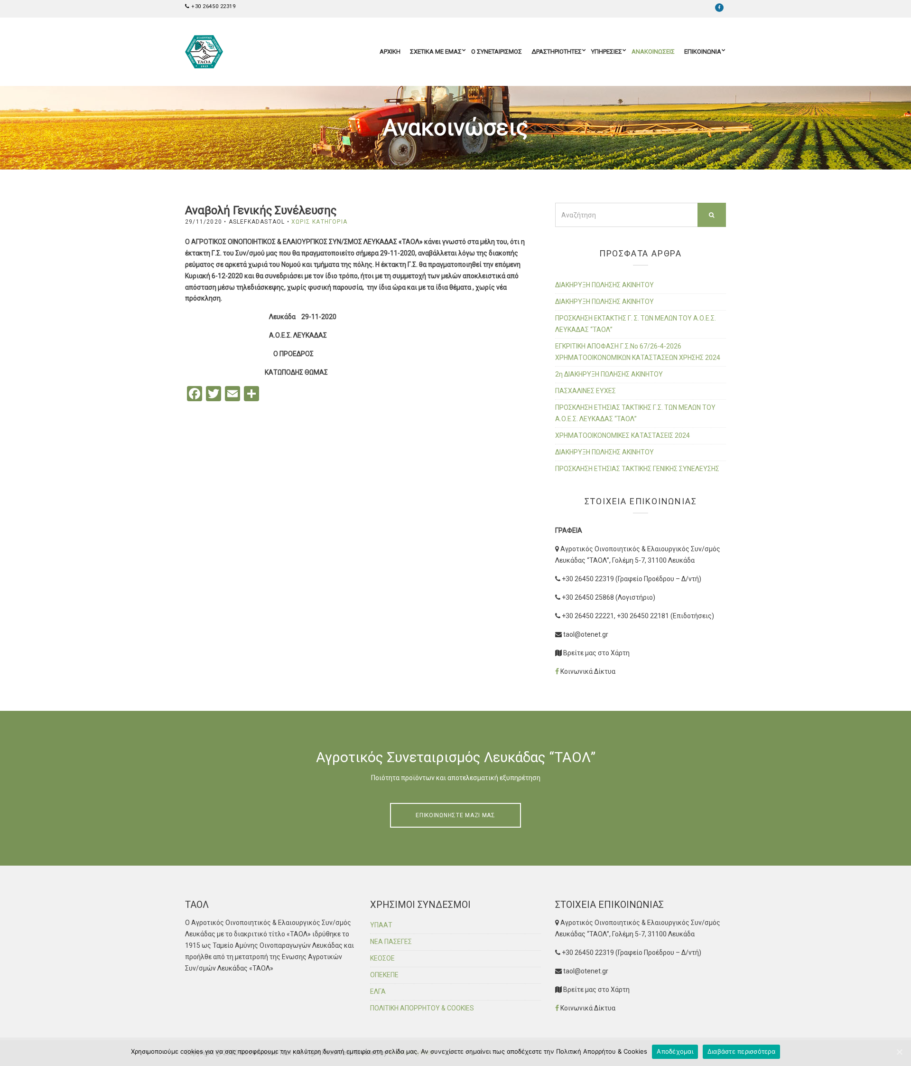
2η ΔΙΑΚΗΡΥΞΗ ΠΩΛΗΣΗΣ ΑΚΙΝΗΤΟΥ (609, 374)
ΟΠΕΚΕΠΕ (384, 975)
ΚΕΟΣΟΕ (382, 958)
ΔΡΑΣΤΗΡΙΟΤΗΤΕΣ (556, 51)
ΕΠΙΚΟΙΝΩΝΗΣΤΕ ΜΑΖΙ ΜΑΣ (455, 815)
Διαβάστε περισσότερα (741, 1051)
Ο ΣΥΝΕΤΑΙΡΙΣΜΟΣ (496, 51)
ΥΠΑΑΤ (381, 925)
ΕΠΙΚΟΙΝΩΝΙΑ (702, 51)
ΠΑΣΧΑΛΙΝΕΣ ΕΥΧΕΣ (585, 391)
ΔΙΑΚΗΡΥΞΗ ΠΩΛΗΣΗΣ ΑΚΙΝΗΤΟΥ (604, 285)
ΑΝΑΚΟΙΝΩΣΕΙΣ (653, 51)
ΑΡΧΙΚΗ (390, 51)
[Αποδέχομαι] (899, 1052)
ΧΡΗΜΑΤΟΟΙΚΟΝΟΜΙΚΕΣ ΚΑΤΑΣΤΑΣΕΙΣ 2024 (622, 435)
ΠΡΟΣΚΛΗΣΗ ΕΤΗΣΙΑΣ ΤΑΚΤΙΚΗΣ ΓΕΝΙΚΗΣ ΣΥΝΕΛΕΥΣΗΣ (637, 468)
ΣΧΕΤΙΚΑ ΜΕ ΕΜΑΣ (436, 51)
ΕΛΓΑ (378, 991)
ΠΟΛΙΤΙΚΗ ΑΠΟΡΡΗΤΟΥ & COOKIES (422, 1008)
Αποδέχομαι (675, 1051)
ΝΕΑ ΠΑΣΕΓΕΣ (391, 941)
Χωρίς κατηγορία (319, 221)
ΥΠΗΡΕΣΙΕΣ (606, 51)
